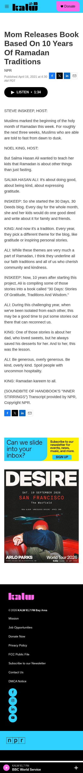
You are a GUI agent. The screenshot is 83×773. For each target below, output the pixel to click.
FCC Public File (19, 654)
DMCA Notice (17, 681)
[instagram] (13, 701)
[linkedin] (13, 709)
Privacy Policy (18, 645)
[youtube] (13, 718)
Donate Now (17, 636)
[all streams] (77, 767)
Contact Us (16, 672)
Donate (69, 6)
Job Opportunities (20, 627)
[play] (6, 768)
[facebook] (13, 692)
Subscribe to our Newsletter (27, 663)
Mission (14, 618)
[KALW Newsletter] (41, 449)
